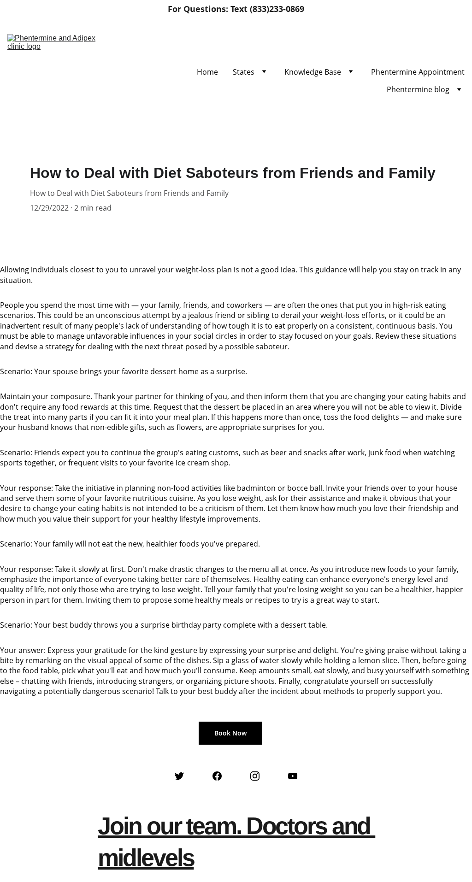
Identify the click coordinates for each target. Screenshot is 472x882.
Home (207, 72)
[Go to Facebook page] (217, 776)
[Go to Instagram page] (255, 776)
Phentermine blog (418, 89)
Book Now (230, 733)
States (243, 72)
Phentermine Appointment (418, 72)
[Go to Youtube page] (292, 776)
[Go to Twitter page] (179, 776)
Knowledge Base (312, 72)
